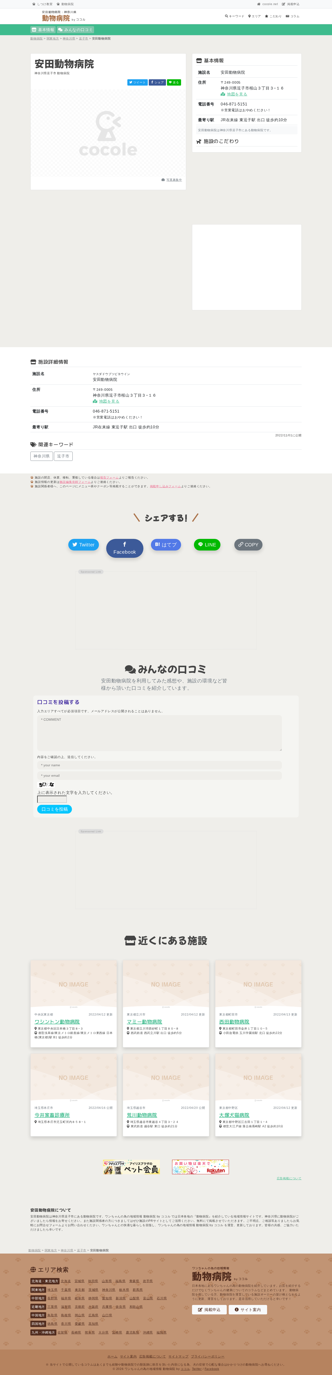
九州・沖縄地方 (43, 1332)
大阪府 (93, 1307)
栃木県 (124, 1290)
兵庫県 (107, 1307)
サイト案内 (251, 1310)
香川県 (66, 1324)
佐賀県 (63, 1332)
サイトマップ (178, 1356)
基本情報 (46, 30)
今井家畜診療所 (52, 1114)
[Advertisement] (247, 188)
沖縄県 (148, 1332)
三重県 (52, 1307)
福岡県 (161, 1332)
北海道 (66, 1281)
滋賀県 (66, 1307)
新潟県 (121, 1298)
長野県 (52, 1298)
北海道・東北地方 (45, 1281)
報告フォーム (109, 477)
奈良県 (121, 1307)
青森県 (134, 1281)
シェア (159, 82)
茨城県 (93, 1290)
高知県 (93, 1324)
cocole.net (270, 4)
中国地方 (38, 1315)
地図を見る (237, 94)
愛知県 (107, 1298)
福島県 (120, 1281)
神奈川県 (42, 456)
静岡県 (93, 1298)
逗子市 (63, 456)
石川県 (162, 1298)
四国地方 (38, 1324)
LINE (209, 544)
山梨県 (135, 1298)
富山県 (148, 1298)
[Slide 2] (108, 175)
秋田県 (93, 1281)
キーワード (236, 16)
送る (175, 82)
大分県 (103, 1332)
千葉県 (66, 1290)
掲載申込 (293, 4)
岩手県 (148, 1281)
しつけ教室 (45, 4)
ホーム (112, 1356)
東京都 (80, 1290)
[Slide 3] (117, 175)
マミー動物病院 (144, 1021)
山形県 (107, 1281)
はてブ (168, 544)
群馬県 (138, 1290)
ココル (185, 1369)
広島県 (93, 1315)
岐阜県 (80, 1298)
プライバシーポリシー (208, 1356)
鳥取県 (52, 1315)
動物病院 (67, 4)
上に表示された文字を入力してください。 (76, 793)
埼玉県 (52, 1290)
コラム (294, 16)
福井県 (66, 1298)
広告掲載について (289, 1178)
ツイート (139, 82)
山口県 (107, 1315)
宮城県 (80, 1281)
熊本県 (90, 1332)
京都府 (80, 1307)
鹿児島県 (132, 1332)
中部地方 (38, 1298)
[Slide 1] (99, 175)
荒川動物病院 (142, 1114)
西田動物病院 (234, 1021)
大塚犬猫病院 (234, 1114)
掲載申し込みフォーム (165, 486)
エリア (256, 16)
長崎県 (76, 1332)
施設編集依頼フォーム (75, 482)
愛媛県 (80, 1324)
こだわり (275, 16)
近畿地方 (38, 1307)
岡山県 (80, 1315)
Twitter (86, 544)
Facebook (125, 552)
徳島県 (52, 1324)
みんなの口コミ (78, 30)
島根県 (66, 1315)
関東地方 (38, 1290)
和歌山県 (136, 1307)
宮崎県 (117, 1332)
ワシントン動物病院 (57, 1021)
